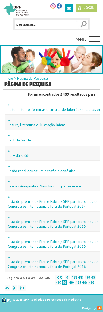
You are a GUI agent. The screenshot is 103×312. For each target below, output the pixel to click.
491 (93, 277)
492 (58, 283)
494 (71, 283)
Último (22, 288)
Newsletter (69, 8)
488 (74, 277)
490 (87, 277)
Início (8, 78)
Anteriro (67, 277)
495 (78, 283)
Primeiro (59, 277)
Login (89, 8)
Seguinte (14, 288)
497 (91, 283)
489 (80, 277)
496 (84, 283)
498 (7, 288)
